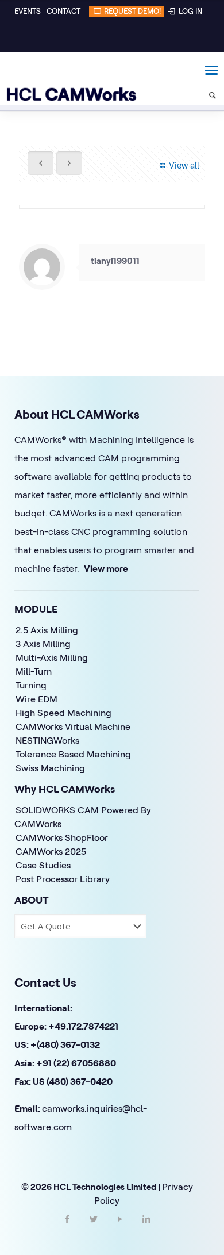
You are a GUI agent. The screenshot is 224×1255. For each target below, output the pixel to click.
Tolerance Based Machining (73, 754)
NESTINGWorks (47, 740)
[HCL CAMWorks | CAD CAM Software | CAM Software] (66, 69)
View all (184, 165)
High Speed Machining (63, 712)
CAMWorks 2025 (51, 851)
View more (106, 568)
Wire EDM (36, 699)
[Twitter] (93, 1229)
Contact (63, 11)
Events (27, 11)
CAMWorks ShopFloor (62, 837)
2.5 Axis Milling (47, 630)
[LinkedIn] (146, 1229)
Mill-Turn (34, 671)
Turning (31, 685)
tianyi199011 (115, 260)
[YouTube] (120, 1229)
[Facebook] (67, 1229)
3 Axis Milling (43, 643)
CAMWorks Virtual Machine (73, 726)
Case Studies (43, 865)
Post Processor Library (63, 879)
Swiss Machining (50, 768)
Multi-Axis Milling (52, 657)
